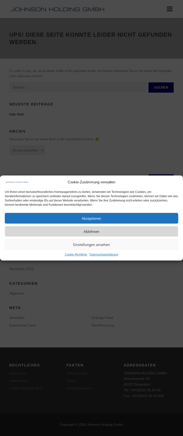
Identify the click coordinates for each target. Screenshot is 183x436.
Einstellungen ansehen (91, 244)
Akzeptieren (91, 218)
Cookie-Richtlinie (76, 254)
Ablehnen (91, 231)
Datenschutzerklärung (104, 254)
